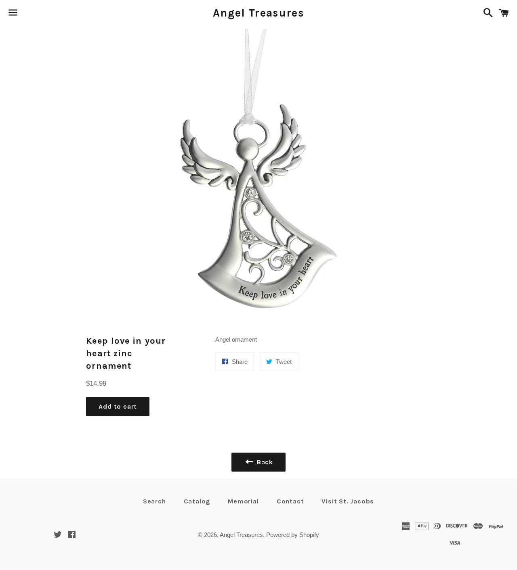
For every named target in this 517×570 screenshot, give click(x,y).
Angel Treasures (258, 12)
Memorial (243, 501)
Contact (290, 501)
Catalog (197, 501)
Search (154, 501)
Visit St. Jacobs (348, 501)
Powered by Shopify (292, 534)
